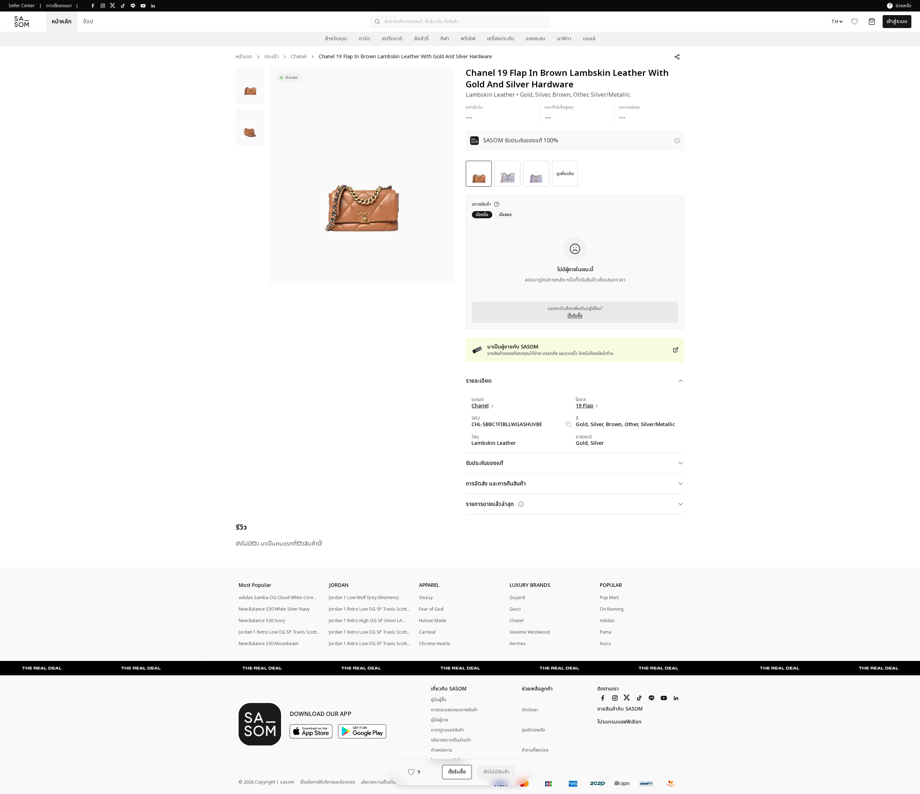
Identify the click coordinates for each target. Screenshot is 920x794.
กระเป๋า (271, 57)
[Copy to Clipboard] (568, 424)
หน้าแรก (244, 57)
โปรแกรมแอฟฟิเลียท (619, 722)
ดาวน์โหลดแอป (59, 6)
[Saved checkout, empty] (871, 21)
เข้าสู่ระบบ (897, 21)
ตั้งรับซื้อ (575, 315)
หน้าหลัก (62, 21)
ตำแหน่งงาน (441, 750)
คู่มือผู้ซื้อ (438, 700)
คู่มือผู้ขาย (439, 720)
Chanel (299, 57)
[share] (677, 57)
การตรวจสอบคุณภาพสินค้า (454, 710)
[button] (460, 21)
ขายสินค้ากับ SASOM (620, 709)
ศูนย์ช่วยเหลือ (533, 730)
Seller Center (22, 6)
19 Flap (584, 406)
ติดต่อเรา (530, 710)
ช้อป (88, 21)
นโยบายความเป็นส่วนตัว (451, 740)
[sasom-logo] (21, 21)
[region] (362, 175)
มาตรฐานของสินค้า (447, 730)
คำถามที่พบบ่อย (535, 750)
